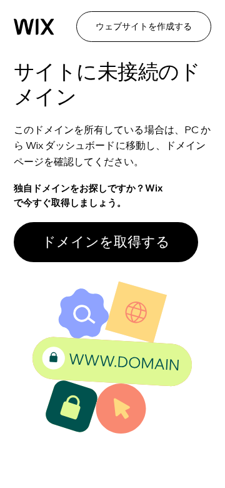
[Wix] (34, 27)
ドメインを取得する (106, 241)
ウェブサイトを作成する (144, 26)
